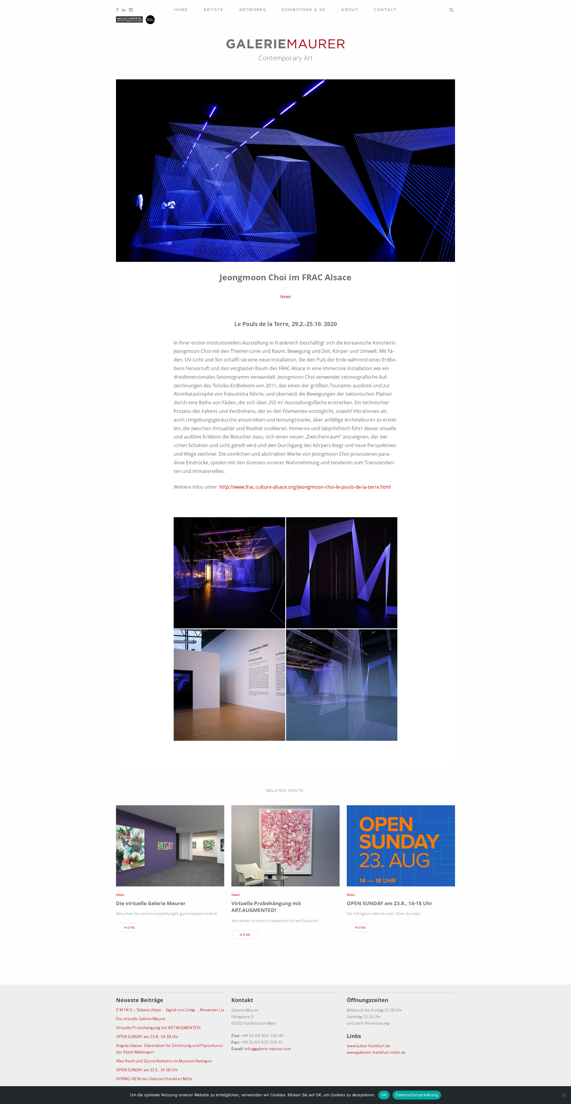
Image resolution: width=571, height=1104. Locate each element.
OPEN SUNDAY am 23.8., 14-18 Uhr (389, 903)
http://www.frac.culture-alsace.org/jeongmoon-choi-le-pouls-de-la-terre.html (305, 487)
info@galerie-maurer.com (267, 1048)
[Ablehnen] (564, 1095)
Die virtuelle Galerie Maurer (151, 903)
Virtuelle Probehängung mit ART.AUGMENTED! (266, 907)
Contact (385, 9)
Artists (213, 9)
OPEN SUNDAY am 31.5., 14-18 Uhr (147, 1069)
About (349, 9)
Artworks (252, 9)
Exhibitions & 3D (304, 9)
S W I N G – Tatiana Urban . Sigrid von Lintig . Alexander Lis (170, 1009)
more (129, 928)
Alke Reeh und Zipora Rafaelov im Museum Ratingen (164, 1061)
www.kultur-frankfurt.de (368, 1045)
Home (181, 9)
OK (384, 1094)
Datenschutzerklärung (417, 1094)
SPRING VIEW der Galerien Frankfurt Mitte (154, 1078)
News (285, 296)
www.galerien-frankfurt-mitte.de (376, 1052)
